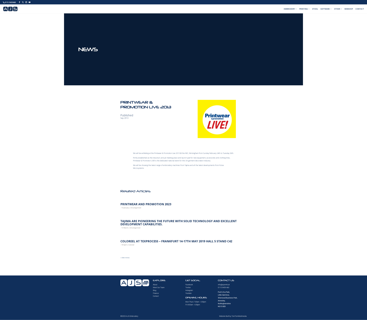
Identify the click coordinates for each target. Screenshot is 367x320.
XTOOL (315, 9)
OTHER (337, 9)
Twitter (188, 287)
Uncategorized (135, 228)
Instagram (189, 290)
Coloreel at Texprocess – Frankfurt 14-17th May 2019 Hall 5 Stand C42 (176, 241)
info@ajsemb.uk (224, 285)
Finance (156, 293)
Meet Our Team (158, 287)
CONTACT (359, 9)
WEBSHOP (348, 9)
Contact (156, 296)
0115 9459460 (10, 2)
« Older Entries (125, 258)
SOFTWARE (325, 9)
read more (123, 210)
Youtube (188, 293)
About (155, 285)
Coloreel (131, 245)
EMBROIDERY (289, 9)
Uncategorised (135, 208)
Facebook (189, 285)
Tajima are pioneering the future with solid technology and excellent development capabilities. (178, 222)
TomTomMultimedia (239, 316)
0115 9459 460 (223, 287)
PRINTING (303, 9)
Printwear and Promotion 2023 (145, 204)
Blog (154, 290)
